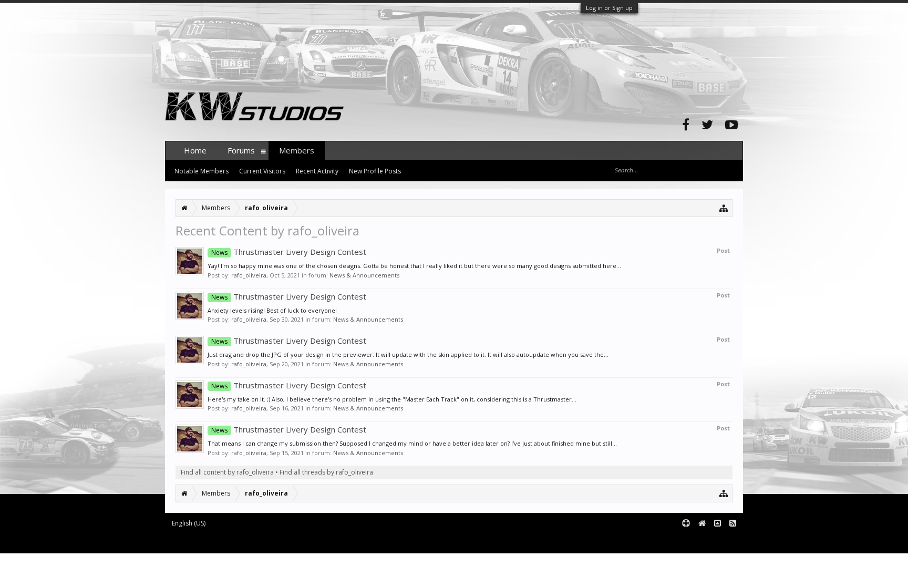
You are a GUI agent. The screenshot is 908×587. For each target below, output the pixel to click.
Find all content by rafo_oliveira (227, 472)
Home (195, 150)
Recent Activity (317, 171)
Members (296, 150)
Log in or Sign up (609, 8)
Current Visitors (262, 171)
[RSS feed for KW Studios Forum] (732, 524)
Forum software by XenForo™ (245, 541)
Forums (241, 150)
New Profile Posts (375, 171)
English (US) (188, 523)
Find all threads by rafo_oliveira (326, 472)
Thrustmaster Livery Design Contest (288, 251)
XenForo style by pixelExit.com (371, 541)
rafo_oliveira (248, 275)
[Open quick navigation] (723, 208)
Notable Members (201, 171)
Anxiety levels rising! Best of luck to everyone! (272, 310)
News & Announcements (364, 275)
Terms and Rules (716, 541)
